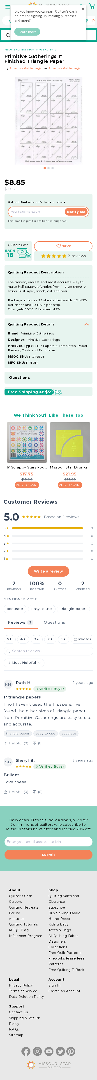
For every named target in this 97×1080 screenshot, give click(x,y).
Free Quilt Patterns (64, 953)
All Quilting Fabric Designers (63, 939)
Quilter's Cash (20, 896)
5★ (9, 639)
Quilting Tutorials (23, 924)
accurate (15, 609)
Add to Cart (27, 485)
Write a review (48, 571)
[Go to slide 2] (48, 168)
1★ (63, 639)
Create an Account (64, 991)
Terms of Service (23, 991)
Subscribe (56, 907)
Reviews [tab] (19, 622)
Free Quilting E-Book (66, 970)
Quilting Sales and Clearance (63, 899)
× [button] (83, 9)
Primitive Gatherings (25, 68)
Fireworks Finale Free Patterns (66, 961)
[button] (8, 6)
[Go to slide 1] (45, 168)
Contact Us (18, 1012)
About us (16, 919)
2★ (50, 639)
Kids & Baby (58, 924)
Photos (85, 639)
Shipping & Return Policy (24, 1021)
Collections (57, 947)
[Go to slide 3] (52, 168)
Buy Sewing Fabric (64, 913)
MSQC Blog (19, 930)
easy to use (41, 609)
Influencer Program (25, 936)
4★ (23, 639)
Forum (14, 913)
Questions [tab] (54, 622)
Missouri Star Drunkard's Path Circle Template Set (70, 467)
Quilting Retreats (23, 907)
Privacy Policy (21, 985)
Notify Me (76, 212)
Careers (15, 902)
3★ (36, 639)
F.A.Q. (14, 1029)
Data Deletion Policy (26, 997)
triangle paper (73, 609)
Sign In (54, 985)
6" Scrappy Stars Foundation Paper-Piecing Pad (27, 467)
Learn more (27, 32)
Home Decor (59, 919)
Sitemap (16, 1035)
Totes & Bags (59, 930)
